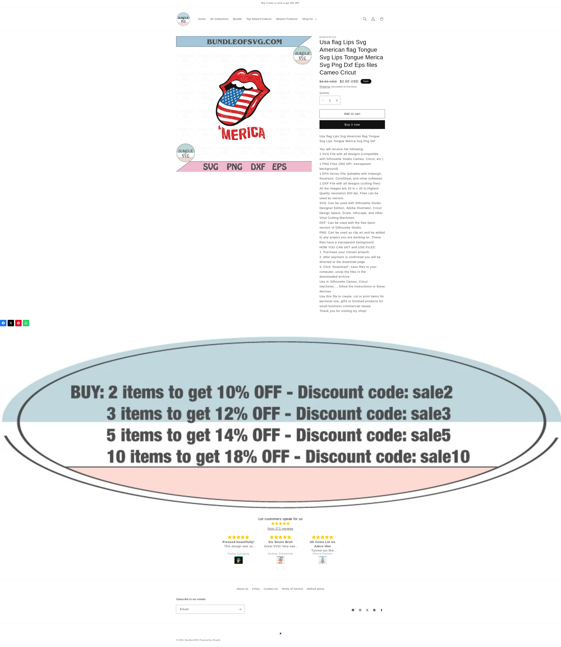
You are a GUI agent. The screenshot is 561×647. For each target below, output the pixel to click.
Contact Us (271, 588)
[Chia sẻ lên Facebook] (3, 323)
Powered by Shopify (210, 640)
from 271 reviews (280, 528)
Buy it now (352, 124)
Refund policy (315, 588)
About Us (242, 588)
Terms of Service (292, 588)
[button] (309, 19)
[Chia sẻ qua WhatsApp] (26, 323)
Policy (256, 588)
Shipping (325, 86)
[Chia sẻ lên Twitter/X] (11, 323)
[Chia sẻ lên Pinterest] (18, 323)
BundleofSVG (192, 640)
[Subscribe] (240, 609)
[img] (280, 523)
